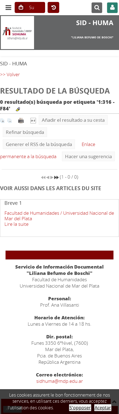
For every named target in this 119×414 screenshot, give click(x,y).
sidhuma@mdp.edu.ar (59, 381)
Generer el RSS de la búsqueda (39, 144)
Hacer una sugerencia (88, 156)
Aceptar (103, 408)
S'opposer (80, 408)
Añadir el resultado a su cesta (73, 120)
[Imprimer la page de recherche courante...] (21, 120)
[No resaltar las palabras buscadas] (18, 109)
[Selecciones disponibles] (33, 120)
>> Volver (10, 74)
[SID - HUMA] (20, 32)
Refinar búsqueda (25, 132)
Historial (53, 7)
